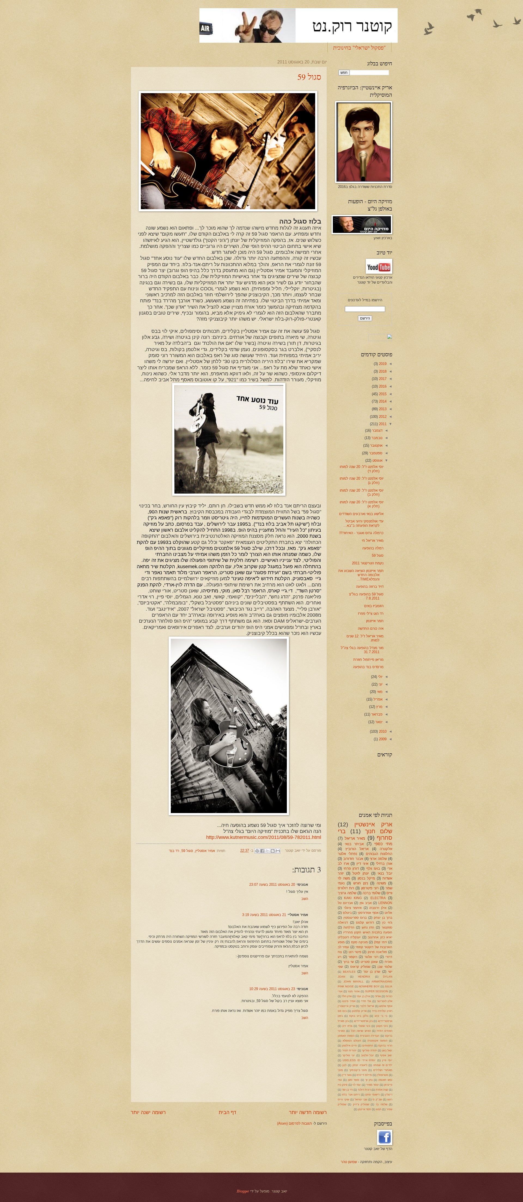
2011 (382, 424)
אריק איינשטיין (373, 824)
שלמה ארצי (378, 859)
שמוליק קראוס (360, 966)
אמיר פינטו (348, 1001)
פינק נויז (342, 1084)
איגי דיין (362, 864)
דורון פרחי (351, 868)
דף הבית (227, 1112)
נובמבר (376, 438)
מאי (379, 692)
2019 (382, 364)
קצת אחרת (382, 1089)
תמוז (378, 1109)
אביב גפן (366, 903)
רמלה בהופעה (373, 548)
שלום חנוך (378, 831)
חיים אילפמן (349, 1045)
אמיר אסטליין (205, 850)
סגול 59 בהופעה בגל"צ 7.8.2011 (366, 596)
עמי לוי (356, 1084)
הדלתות (348, 927)
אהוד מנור (354, 991)
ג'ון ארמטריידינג (363, 1021)
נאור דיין (347, 1074)
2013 (382, 409)
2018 (382, 371)
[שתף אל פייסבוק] (262, 851)
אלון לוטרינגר (384, 1001)
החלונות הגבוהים (379, 854)
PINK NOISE (346, 986)
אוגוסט (376, 460)
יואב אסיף (386, 1055)
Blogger (243, 1191)
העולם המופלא (352, 1040)
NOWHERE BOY (369, 986)
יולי (379, 677)
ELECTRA (378, 898)
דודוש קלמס (365, 922)
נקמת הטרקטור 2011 (368, 563)
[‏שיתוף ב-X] (267, 851)
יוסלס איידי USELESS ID (359, 1060)
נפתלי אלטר (347, 854)
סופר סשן (354, 1079)
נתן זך (369, 1079)
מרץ (378, 707)
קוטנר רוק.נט (352, 25)
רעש (389, 1099)
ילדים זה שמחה (382, 1065)
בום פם (342, 1010)
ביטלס (347, 912)
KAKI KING (352, 898)
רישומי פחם (372, 1094)
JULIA (388, 986)
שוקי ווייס (343, 1099)
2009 (382, 739)
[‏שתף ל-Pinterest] (257, 851)
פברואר (376, 714)
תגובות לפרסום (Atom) (294, 1123)
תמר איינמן (364, 1109)
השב (304, 899)
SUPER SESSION (376, 991)
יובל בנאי (385, 873)
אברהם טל (345, 903)
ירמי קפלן (380, 942)
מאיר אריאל (355, 838)
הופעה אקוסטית (377, 1040)
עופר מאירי (372, 1084)
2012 (382, 417)
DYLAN (387, 976)
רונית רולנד (364, 1089)
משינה (381, 883)
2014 (382, 401)
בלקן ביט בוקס (358, 1015)
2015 (382, 394)
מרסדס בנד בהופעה (368, 667)
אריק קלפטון (359, 1010)
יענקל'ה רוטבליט (349, 937)
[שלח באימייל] (278, 851)
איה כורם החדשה (371, 628)
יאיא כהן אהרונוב (380, 937)
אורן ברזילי (384, 864)
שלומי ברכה (371, 893)
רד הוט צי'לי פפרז (371, 613)
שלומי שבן (385, 966)
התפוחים (367, 1045)
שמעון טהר (349, 1162)
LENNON (385, 903)
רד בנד (174, 850)
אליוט (388, 912)
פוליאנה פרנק (377, 952)
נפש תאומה (385, 1079)
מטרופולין (382, 1074)
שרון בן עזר (371, 971)
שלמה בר (381, 1104)
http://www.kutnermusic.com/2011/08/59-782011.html (263, 837)
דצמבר (376, 430)
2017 (382, 379)
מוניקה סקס (359, 942)
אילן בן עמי (363, 996)
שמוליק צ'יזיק (361, 1104)
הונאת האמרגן (346, 1035)
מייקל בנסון (366, 878)
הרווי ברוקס (385, 1045)
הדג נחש (368, 927)
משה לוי (344, 878)
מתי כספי (383, 843)
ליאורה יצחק (359, 1065)
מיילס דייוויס (364, 1074)
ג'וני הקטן (382, 1025)
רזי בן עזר (347, 1089)
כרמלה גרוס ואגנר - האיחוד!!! (361, 533)
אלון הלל (347, 996)
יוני (380, 684)
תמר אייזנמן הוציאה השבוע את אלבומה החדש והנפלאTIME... (361, 575)
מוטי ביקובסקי (358, 1070)
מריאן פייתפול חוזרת (368, 660)
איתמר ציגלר (353, 907)
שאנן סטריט (369, 961)
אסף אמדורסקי (368, 912)
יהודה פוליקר (369, 1050)
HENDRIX (364, 976)
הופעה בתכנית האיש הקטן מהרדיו (367, 932)
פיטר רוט (355, 952)
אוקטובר (375, 445)
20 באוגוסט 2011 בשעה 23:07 (272, 885)
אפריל (377, 699)
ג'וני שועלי (364, 1025)
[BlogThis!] (272, 851)
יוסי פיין (387, 1060)
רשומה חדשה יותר (308, 1112)
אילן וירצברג (378, 907)
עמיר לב (343, 947)
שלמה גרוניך (347, 893)
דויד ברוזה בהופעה (370, 587)
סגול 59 (309, 76)
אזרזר (378, 996)
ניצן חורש (360, 883)
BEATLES (349, 971)
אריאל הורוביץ (357, 849)
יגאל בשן (387, 1050)
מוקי (340, 1070)
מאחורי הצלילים (382, 1070)
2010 (382, 731)
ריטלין (388, 1094)
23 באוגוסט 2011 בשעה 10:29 (272, 989)
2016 (382, 386)
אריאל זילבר (367, 1006)
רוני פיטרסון (370, 888)
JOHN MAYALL (353, 981)
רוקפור (352, 956)
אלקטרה (386, 849)
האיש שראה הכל (360, 1030)
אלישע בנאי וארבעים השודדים (361, 514)
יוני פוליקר (348, 1055)
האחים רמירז (384, 1030)
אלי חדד (366, 1001)
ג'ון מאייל (343, 1021)
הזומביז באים (374, 606)
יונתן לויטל (360, 873)
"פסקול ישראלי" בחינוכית (359, 47)
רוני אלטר (371, 956)
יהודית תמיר (349, 1050)
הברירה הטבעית (369, 1035)
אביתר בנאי (354, 844)
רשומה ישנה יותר (148, 1112)
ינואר (378, 722)
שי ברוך (348, 961)
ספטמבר (375, 453)
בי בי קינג (381, 1015)
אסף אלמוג (385, 1006)
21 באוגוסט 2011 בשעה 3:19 (264, 915)
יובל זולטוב (367, 1055)
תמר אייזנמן (375, 621)
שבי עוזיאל (361, 1099)
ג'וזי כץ (387, 922)
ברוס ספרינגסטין (355, 917)
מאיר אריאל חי (373, 540)
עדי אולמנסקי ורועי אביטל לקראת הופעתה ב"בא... (363, 523)
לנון (344, 1065)
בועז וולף (373, 868)
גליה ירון (347, 1025)
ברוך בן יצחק (383, 917)
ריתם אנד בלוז (351, 1094)
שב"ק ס (377, 1099)
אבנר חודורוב (353, 859)
